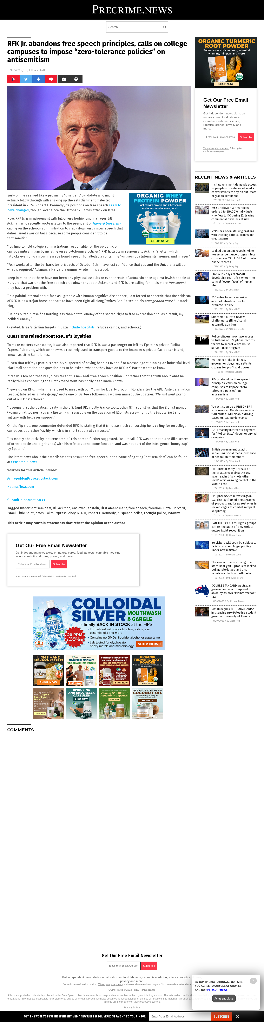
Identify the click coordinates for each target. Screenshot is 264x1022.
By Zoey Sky (232, 243)
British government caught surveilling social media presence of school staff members (233, 453)
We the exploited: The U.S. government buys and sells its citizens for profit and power (231, 363)
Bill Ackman (61, 508)
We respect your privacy (110, 984)
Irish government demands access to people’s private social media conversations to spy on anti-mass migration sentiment (234, 190)
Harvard (178, 508)
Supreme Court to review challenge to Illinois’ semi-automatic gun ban (229, 320)
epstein (93, 508)
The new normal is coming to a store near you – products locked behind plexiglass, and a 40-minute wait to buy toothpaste (233, 568)
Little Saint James (30, 513)
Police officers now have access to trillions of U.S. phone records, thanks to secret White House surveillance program (233, 342)
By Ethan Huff (233, 200)
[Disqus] (99, 787)
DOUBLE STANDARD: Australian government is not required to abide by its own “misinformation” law (233, 591)
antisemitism (41, 508)
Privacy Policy (132, 1007)
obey (71, 513)
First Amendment (114, 508)
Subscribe (221, 1016)
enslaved (79, 508)
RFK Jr (81, 513)
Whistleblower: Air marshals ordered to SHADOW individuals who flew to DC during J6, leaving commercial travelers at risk (232, 213)
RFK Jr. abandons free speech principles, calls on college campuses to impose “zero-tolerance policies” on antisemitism (230, 387)
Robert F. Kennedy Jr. (104, 513)
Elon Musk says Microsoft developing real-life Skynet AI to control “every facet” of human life (233, 279)
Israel (11, 513)
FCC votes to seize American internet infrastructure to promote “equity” (229, 301)
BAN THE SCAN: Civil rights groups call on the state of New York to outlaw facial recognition (233, 526)
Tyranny (174, 513)
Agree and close (223, 998)
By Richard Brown (236, 601)
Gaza (167, 508)
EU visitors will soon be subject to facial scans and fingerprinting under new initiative (233, 546)
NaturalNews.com (20, 487)
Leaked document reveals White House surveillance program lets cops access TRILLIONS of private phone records (233, 256)
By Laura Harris (233, 488)
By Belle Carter (234, 223)
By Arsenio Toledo (235, 329)
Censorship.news (24, 462)
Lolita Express (56, 513)
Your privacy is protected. (28, 576)
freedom (155, 508)
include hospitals (82, 327)
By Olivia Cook (233, 461)
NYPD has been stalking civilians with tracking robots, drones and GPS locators (232, 234)
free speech (137, 508)
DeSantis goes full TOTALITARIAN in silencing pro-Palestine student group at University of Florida (233, 612)
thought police (155, 513)
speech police (131, 513)
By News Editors (233, 371)
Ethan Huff (37, 70)
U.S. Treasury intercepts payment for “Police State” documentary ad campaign (234, 433)
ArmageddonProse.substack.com (32, 478)
